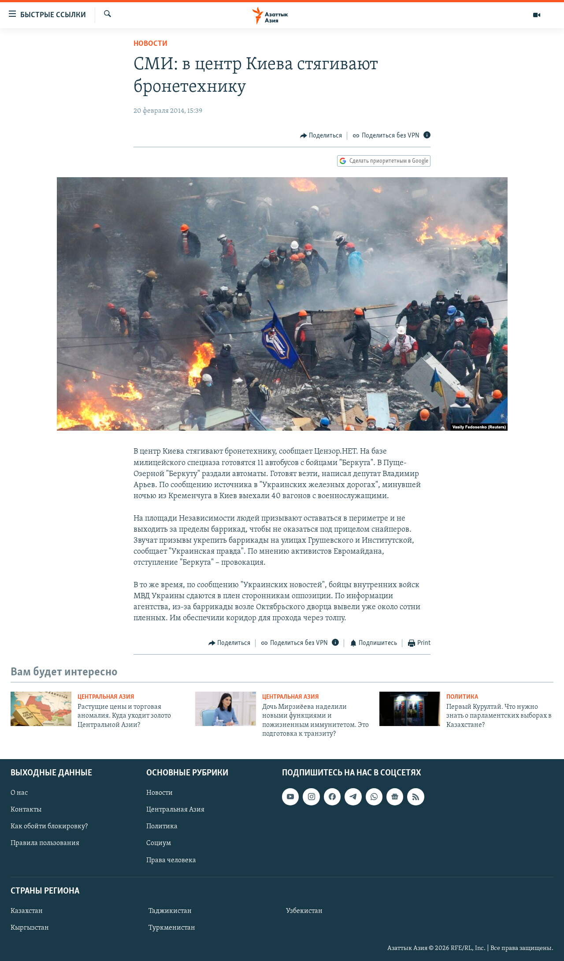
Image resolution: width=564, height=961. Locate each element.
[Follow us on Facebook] (332, 796)
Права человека (171, 860)
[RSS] (415, 796)
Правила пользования (45, 843)
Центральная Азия (106, 697)
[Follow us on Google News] (394, 796)
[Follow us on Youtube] (290, 796)
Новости (150, 44)
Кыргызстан (30, 927)
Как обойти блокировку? (49, 826)
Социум (158, 843)
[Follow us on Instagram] (311, 796)
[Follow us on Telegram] (353, 796)
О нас (19, 793)
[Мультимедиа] (536, 15)
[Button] (321, 136)
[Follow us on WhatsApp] (374, 796)
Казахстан (27, 911)
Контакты (26, 809)
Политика (462, 697)
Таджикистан (170, 911)
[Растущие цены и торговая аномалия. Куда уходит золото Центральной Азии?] (41, 709)
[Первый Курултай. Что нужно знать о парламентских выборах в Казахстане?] (409, 709)
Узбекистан (304, 911)
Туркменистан (171, 927)
